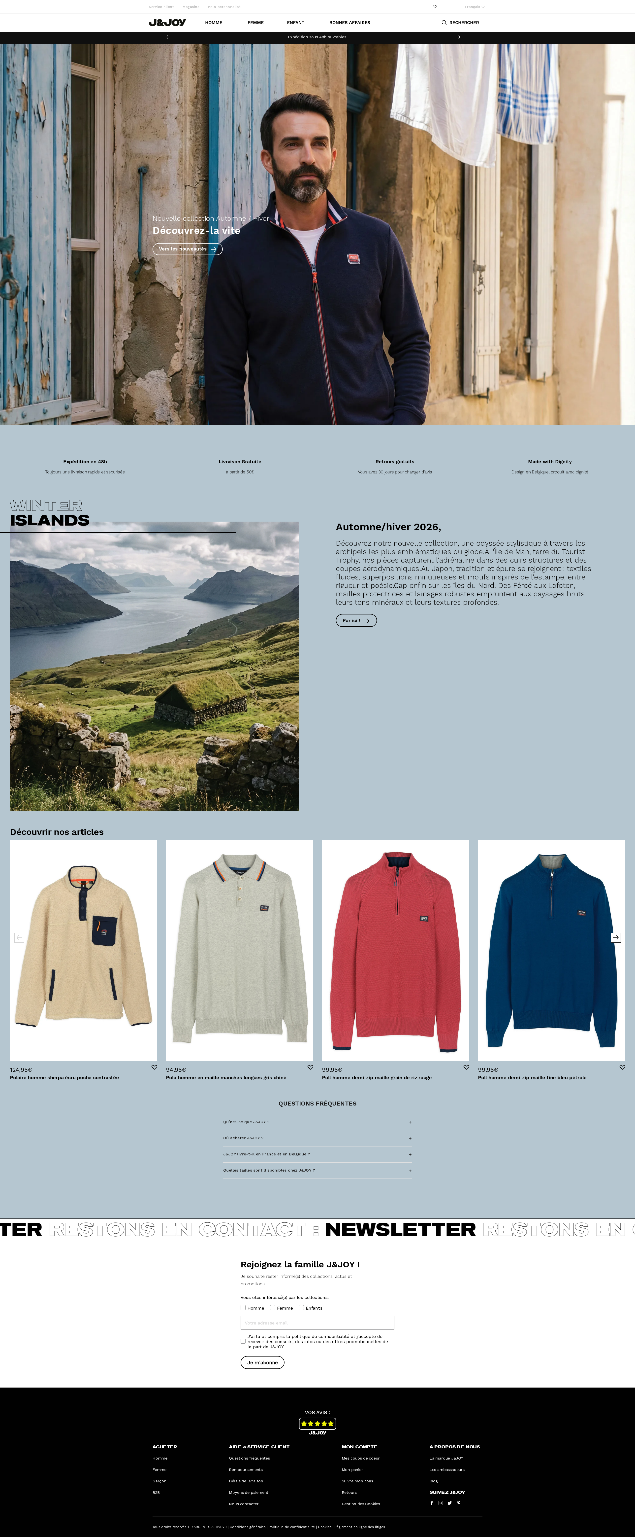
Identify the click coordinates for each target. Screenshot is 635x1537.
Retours (349, 1492)
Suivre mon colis (357, 1481)
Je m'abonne (262, 1362)
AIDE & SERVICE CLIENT (259, 1447)
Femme (256, 22)
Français (473, 7)
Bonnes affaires (349, 22)
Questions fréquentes (249, 1458)
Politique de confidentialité (292, 1527)
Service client (161, 6)
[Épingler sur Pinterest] (458, 1502)
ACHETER (165, 1447)
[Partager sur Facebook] (432, 1502)
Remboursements (246, 1469)
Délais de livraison (246, 1481)
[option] (317, 37)
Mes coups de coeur (361, 1458)
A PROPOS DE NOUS (455, 1447)
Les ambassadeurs (447, 1469)
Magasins (191, 6)
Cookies (324, 1527)
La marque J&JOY (446, 1458)
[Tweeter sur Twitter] (449, 1502)
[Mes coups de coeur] (435, 6)
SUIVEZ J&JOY (447, 1492)
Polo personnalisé (224, 6)
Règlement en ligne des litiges (359, 1527)
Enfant (295, 22)
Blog (434, 1481)
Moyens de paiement (248, 1492)
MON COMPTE (359, 1447)
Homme (213, 22)
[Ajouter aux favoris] (154, 1067)
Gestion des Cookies (361, 1503)
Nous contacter (244, 1503)
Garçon (159, 1481)
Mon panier (352, 1469)
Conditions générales (247, 1527)
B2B (156, 1492)
